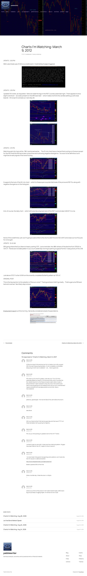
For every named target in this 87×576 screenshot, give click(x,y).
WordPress (81, 572)
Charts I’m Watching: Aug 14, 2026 (14, 529)
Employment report (9, 311)
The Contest (8, 343)
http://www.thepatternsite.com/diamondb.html (39, 461)
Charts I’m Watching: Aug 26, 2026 (15, 516)
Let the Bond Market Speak (12, 520)
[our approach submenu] (29, 11)
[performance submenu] (38, 11)
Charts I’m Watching (37, 54)
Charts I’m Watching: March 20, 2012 (72, 343)
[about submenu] (52, 11)
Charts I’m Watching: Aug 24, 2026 (14, 525)
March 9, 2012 (29, 360)
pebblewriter (14, 5)
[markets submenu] (15, 11)
